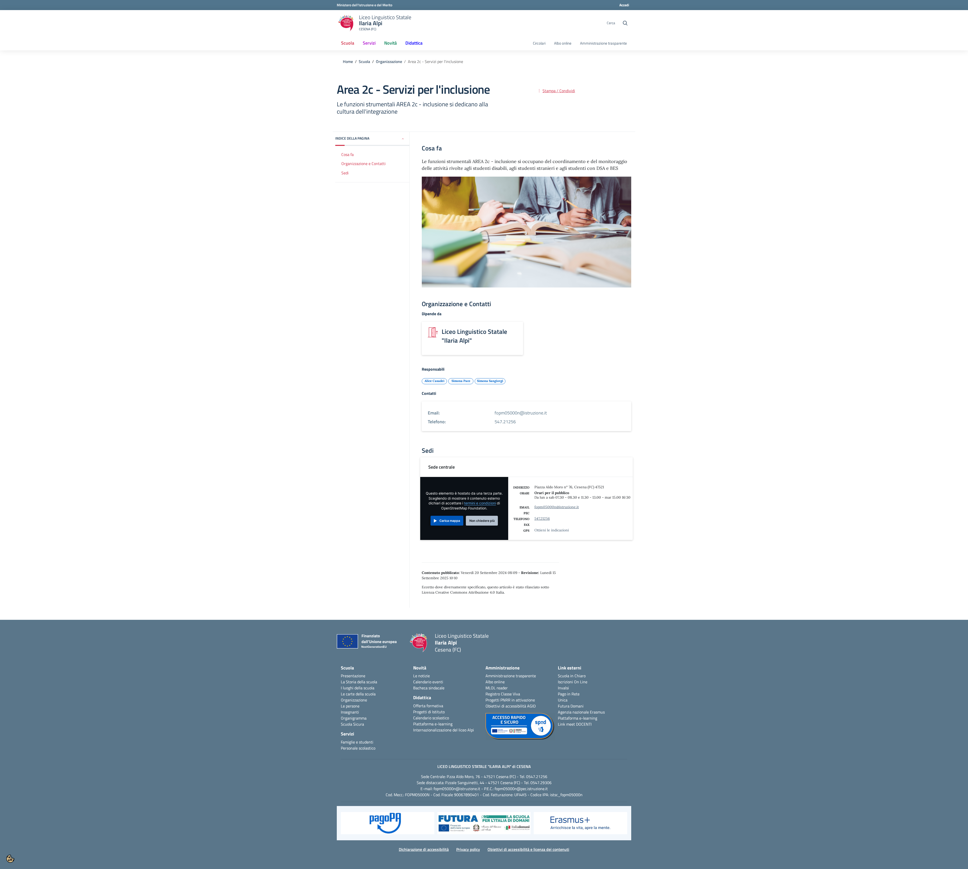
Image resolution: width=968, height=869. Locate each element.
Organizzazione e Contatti (363, 163)
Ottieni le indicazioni (551, 530)
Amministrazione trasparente (603, 43)
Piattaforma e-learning (432, 724)
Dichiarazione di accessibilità (424, 849)
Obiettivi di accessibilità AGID (511, 706)
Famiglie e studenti (357, 742)
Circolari (539, 43)
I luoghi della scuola (357, 688)
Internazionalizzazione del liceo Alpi (443, 730)
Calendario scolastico (431, 718)
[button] (372, 139)
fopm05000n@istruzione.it (556, 507)
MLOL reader (497, 688)
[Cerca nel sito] (625, 23)
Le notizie (421, 676)
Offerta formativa (428, 706)
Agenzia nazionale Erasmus (581, 712)
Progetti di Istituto (429, 712)
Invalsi (563, 688)
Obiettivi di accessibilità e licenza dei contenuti (528, 849)
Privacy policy (468, 849)
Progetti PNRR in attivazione (510, 700)
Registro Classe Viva (503, 694)
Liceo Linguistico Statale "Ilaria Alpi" (474, 336)
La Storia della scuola (359, 682)
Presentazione (353, 676)
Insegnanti (350, 712)
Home (348, 61)
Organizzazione (389, 61)
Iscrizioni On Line (572, 682)
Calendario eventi (428, 682)
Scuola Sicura (352, 724)
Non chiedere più (482, 521)
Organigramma (354, 718)
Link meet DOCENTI (575, 724)
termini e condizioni (480, 503)
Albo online (562, 43)
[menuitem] (347, 43)
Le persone (350, 706)
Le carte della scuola (358, 694)
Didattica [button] (413, 43)
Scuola (364, 61)
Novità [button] (390, 43)
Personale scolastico (358, 748)
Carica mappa (449, 521)
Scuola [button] (347, 43)
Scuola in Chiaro (572, 676)
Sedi (345, 173)
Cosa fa (347, 154)
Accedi (624, 5)
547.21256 (542, 518)
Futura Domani (571, 706)
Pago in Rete (569, 694)
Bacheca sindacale (428, 688)
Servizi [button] (369, 43)
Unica (562, 700)
